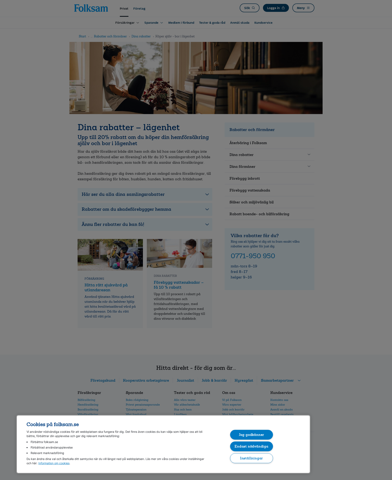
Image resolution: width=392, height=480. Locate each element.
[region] (163, 444)
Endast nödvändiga (251, 446)
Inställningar (251, 458)
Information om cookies (53, 463)
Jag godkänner (251, 434)
